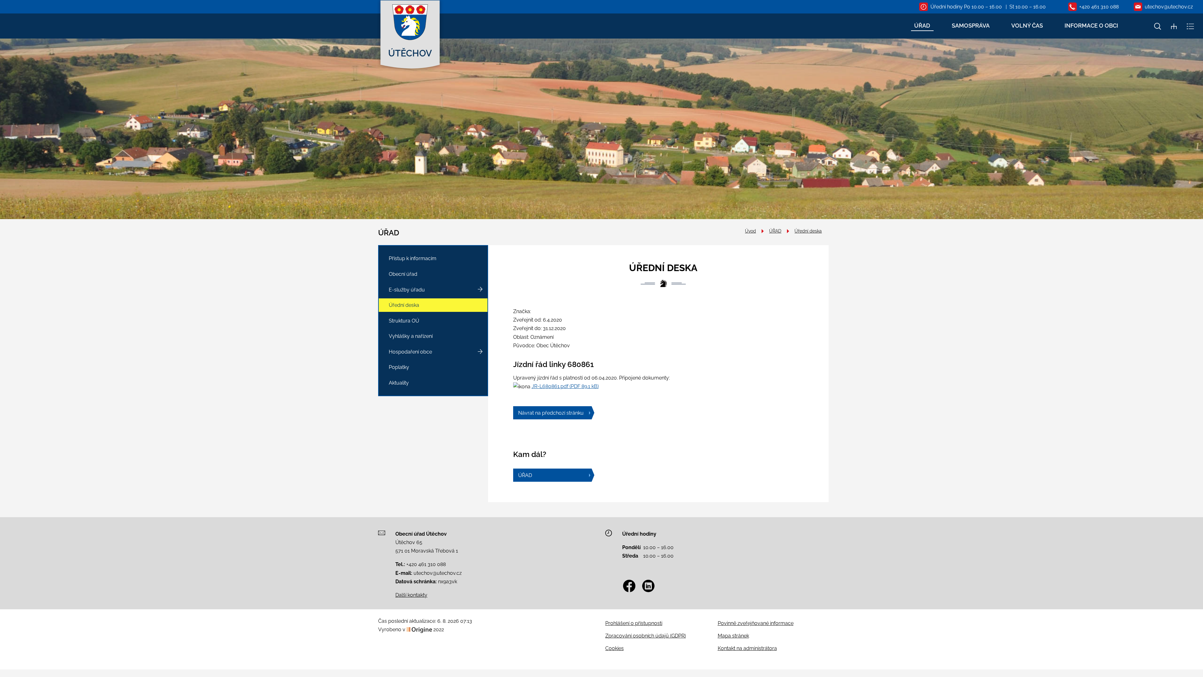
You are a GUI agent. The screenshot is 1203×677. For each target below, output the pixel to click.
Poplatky (399, 367)
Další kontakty (411, 595)
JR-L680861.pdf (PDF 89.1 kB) (565, 386)
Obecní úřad (403, 274)
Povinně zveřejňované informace (756, 623)
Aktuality (399, 383)
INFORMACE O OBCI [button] (1091, 25)
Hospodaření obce (410, 352)
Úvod (750, 231)
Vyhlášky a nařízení (411, 336)
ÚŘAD (775, 231)
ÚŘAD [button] (922, 25)
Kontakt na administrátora (747, 648)
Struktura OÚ (404, 321)
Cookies (614, 648)
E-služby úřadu (407, 290)
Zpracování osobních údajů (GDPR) (645, 636)
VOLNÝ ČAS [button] (1027, 25)
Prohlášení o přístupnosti (633, 623)
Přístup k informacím (412, 258)
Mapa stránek (733, 636)
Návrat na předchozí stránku (551, 413)
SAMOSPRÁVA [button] (971, 25)
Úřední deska (808, 231)
